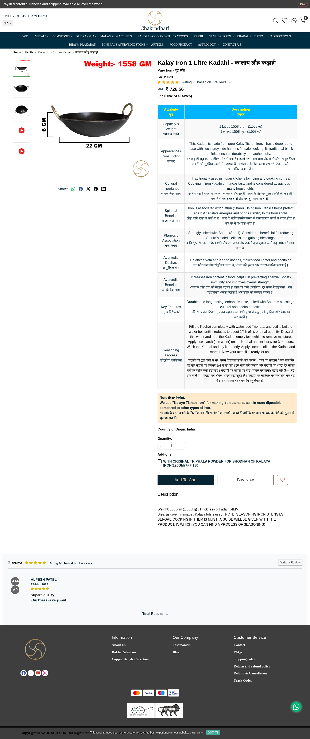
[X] (31, 673)
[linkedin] (103, 189)
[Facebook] (23, 673)
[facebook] (81, 189)
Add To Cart (185, 480)
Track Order (243, 680)
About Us (118, 645)
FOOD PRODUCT (181, 44)
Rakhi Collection (124, 652)
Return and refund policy (252, 666)
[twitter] (88, 189)
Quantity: (165, 438)
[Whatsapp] (73, 189)
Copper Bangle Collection (130, 659)
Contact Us (232, 44)
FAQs (238, 652)
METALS (41, 36)
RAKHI (198, 36)
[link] (275, 20)
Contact (239, 645)
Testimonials (181, 645)
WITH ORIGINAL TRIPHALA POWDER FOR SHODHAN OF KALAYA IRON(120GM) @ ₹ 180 (216, 463)
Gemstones (61, 36)
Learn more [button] (196, 732)
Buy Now (245, 480)
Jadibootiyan (280, 36)
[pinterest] (96, 189)
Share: (63, 189)
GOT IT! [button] (213, 732)
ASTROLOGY (207, 44)
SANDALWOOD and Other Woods (163, 36)
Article (157, 44)
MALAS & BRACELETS (116, 36)
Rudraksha (85, 36)
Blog (176, 652)
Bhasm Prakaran (82, 44)
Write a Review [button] (290, 562)
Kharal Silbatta (250, 36)
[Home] (155, 20)
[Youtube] (38, 673)
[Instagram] (45, 673)
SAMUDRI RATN (220, 36)
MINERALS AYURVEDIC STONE (123, 44)
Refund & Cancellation (250, 673)
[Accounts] (293, 20)
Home (23, 36)
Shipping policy (245, 659)
